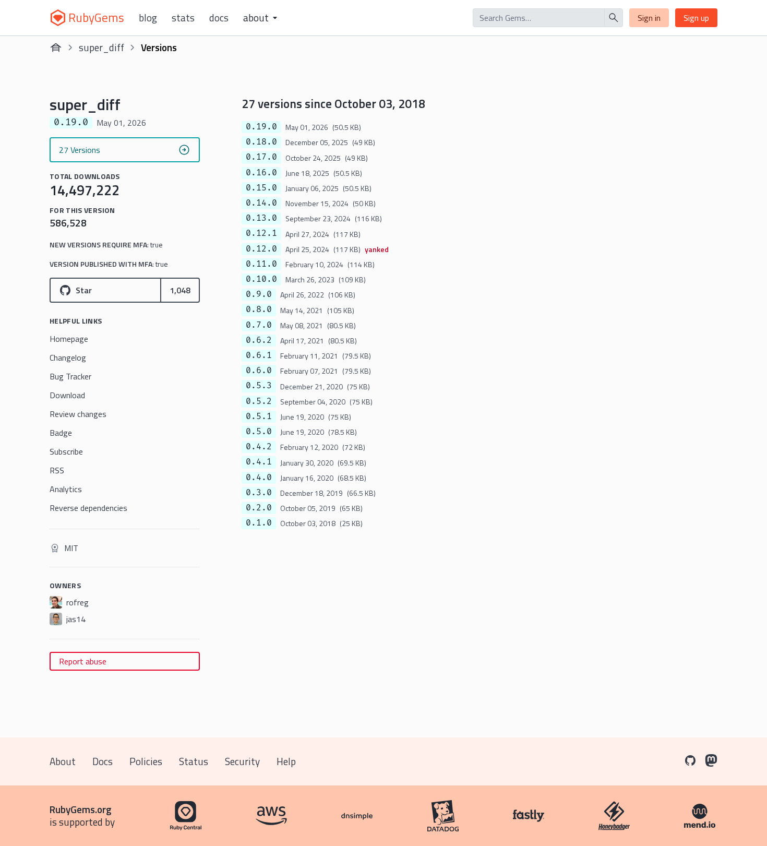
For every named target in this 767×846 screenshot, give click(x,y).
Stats (183, 17)
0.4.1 (259, 462)
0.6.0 (259, 370)
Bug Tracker (70, 376)
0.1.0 (259, 523)
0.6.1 (259, 355)
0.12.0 (261, 249)
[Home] (55, 47)
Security (242, 761)
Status (193, 761)
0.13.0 (261, 218)
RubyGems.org (81, 809)
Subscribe (66, 451)
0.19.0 (261, 127)
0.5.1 (259, 416)
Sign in (649, 17)
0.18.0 (261, 142)
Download (67, 395)
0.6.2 (259, 340)
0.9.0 (259, 294)
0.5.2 (259, 401)
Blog (148, 17)
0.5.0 (259, 431)
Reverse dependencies (88, 508)
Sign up (696, 17)
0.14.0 (261, 203)
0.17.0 (261, 157)
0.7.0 (259, 325)
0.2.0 (259, 508)
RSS (57, 470)
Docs (219, 17)
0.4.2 (259, 447)
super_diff (101, 47)
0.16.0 (261, 173)
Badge (61, 432)
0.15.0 (261, 188)
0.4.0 (259, 477)
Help (286, 761)
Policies (145, 761)
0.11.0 (261, 264)
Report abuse (82, 661)
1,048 (180, 290)
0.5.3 (259, 385)
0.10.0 (261, 279)
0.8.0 (259, 309)
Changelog (68, 357)
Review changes (78, 414)
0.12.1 (261, 233)
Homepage (69, 338)
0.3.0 (259, 492)
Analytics (66, 489)
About (63, 761)
